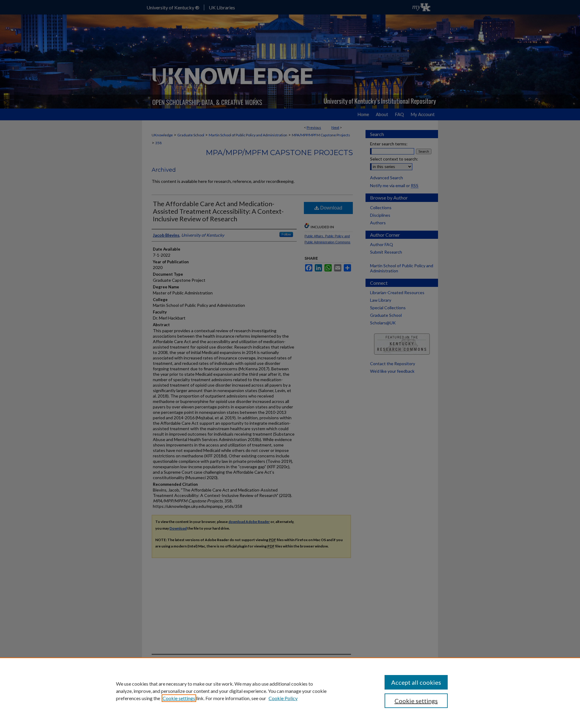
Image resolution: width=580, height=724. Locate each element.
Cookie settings (179, 698)
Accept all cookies (416, 682)
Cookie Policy (283, 698)
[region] (290, 690)
